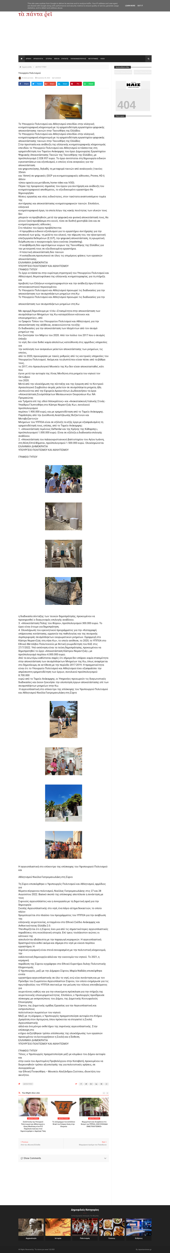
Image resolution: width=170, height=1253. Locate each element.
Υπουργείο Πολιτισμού (29, 73)
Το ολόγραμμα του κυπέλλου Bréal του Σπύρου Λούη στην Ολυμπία (33, 1124)
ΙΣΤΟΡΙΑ (48, 59)
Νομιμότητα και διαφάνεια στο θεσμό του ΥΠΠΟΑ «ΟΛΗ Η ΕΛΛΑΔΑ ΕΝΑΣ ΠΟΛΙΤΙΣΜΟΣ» (63, 1124)
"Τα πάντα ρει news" (41, 1249)
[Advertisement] (85, 38)
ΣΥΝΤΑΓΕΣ (64, 59)
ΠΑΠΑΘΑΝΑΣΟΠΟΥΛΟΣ (78, 59)
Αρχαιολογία (31, 1238)
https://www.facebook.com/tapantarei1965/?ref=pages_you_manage (142, 72)
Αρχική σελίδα (27, 67)
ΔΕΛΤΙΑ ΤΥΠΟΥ (41, 67)
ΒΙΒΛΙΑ (56, 59)
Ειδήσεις (139, 1238)
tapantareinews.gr (144, 1249)
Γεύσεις (111, 1238)
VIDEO (102, 59)
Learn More (130, 6)
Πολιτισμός (85, 1238)
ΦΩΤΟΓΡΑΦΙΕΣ (93, 59)
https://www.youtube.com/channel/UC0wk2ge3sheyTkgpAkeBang (123, 72)
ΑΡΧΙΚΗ (28, 59)
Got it (140, 6)
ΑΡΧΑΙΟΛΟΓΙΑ (38, 59)
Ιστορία (58, 1238)
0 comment (57, 78)
